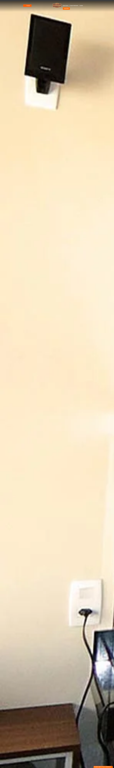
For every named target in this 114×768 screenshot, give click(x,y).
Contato (81, 5)
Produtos (28, 5)
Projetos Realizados (74, 5)
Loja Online (66, 8)
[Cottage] (57, 5)
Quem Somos (65, 5)
